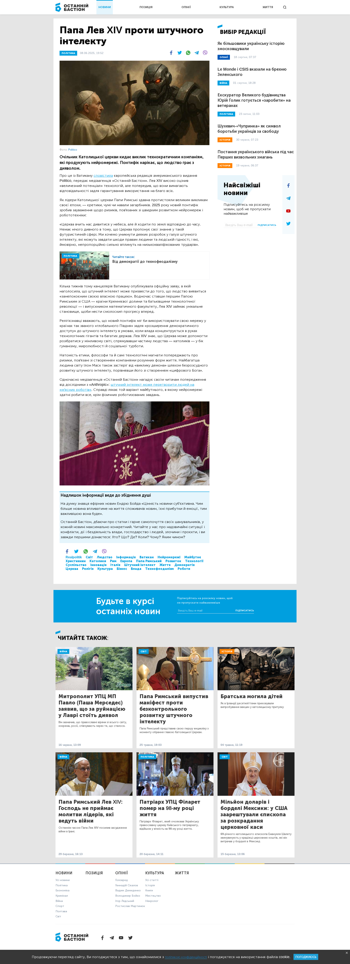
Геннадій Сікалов (126, 885)
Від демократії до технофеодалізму (145, 261)
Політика (147, 756)
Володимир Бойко (127, 895)
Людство (104, 557)
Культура (105, 569)
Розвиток (173, 561)
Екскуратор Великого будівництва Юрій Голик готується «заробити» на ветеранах (254, 100)
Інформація (126, 557)
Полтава (61, 911)
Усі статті (151, 880)
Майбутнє (192, 557)
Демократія (184, 565)
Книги (149, 890)
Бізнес (122, 569)
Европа (126, 561)
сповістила (103, 175)
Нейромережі (169, 557)
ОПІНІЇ (186, 7)
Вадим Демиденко (128, 890)
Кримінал (61, 895)
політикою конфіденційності (186, 957)
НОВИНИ (104, 7)
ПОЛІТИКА (68, 53)
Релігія (88, 569)
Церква (72, 569)
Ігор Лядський (124, 901)
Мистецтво (153, 895)
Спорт (59, 906)
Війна (63, 651)
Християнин (76, 561)
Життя (165, 565)
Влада (136, 569)
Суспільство (76, 565)
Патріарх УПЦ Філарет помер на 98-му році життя (170, 808)
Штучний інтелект (140, 565)
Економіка (62, 890)
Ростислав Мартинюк (130, 906)
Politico (72, 149)
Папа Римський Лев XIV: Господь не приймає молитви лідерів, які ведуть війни (91, 811)
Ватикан (147, 557)
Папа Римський (149, 561)
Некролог (151, 901)
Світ (89, 557)
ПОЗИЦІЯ (146, 7)
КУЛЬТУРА (227, 7)
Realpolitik (74, 557)
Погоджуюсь (306, 957)
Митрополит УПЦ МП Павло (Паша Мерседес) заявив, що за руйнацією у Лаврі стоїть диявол (92, 705)
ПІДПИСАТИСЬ (267, 225)
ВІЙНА (223, 83)
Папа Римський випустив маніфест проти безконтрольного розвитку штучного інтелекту (174, 709)
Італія (115, 565)
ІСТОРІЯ (225, 139)
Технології (194, 561)
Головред (121, 880)
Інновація (98, 565)
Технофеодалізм (159, 569)
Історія (227, 651)
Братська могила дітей (252, 696)
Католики (98, 561)
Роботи (184, 569)
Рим (113, 561)
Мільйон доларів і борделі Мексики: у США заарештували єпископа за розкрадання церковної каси (254, 814)
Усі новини (62, 880)
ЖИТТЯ (267, 7)
